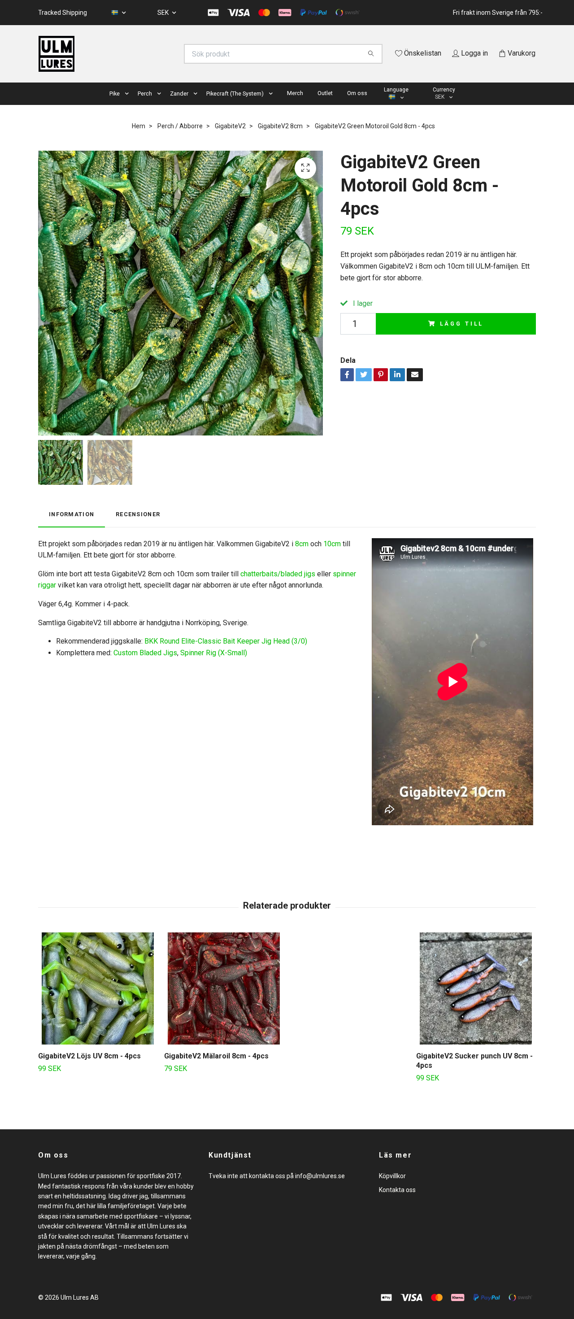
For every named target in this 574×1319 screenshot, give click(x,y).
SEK (163, 12)
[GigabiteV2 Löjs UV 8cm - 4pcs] (97, 1001)
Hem (138, 138)
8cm (302, 556)
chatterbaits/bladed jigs (277, 586)
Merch (295, 105)
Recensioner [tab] (138, 527)
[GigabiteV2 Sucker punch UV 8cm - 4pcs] (475, 1001)
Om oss (357, 105)
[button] (129, 106)
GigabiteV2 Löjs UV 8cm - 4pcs (89, 1069)
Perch (145, 106)
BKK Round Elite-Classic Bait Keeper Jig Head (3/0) (225, 654)
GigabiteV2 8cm (280, 138)
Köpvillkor (392, 1189)
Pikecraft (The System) (235, 106)
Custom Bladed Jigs (145, 665)
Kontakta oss (397, 1202)
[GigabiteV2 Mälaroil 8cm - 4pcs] (223, 1001)
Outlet (325, 105)
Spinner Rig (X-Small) (213, 665)
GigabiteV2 (230, 138)
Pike (114, 106)
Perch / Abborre (180, 138)
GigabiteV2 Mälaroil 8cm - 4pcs (216, 1069)
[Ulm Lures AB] (163, 54)
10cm (332, 556)
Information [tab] (71, 527)
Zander (179, 106)
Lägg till (462, 336)
